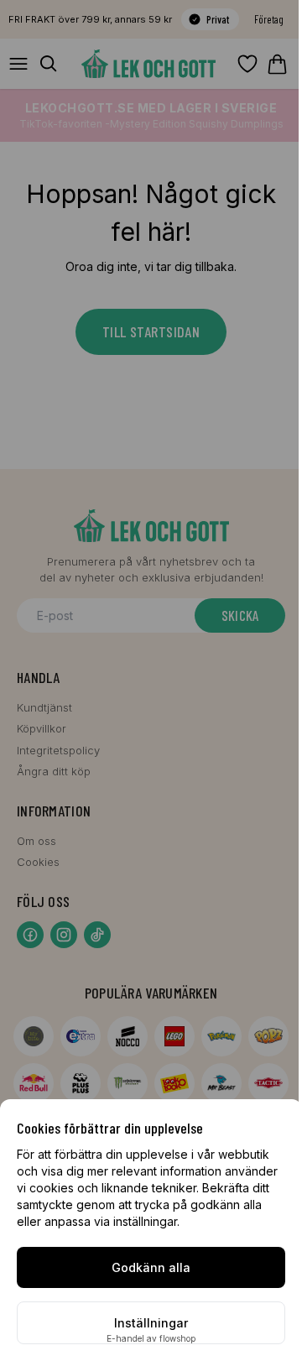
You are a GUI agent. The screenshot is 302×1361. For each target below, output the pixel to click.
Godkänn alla (151, 1267)
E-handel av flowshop (151, 1338)
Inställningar (151, 1323)
